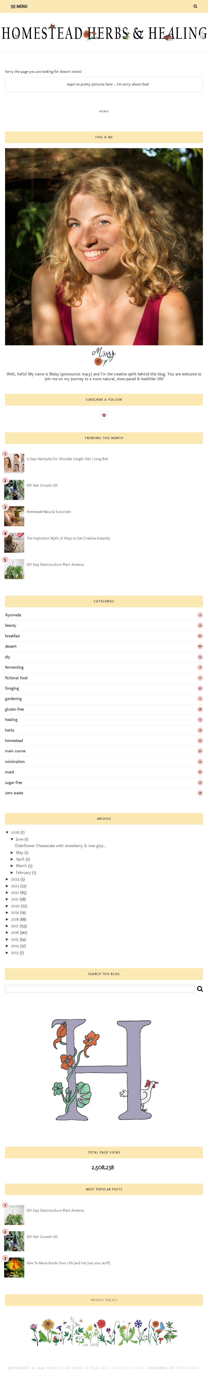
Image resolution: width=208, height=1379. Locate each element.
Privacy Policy (104, 1300)
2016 (15, 932)
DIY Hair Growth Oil (42, 485)
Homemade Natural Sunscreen (49, 512)
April (21, 859)
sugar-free (13, 782)
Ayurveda (13, 615)
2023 (15, 886)
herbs (9, 730)
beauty (10, 625)
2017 (15, 925)
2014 (15, 945)
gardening (13, 698)
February (24, 872)
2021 (15, 899)
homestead (14, 740)
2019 (15, 912)
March (22, 865)
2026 (16, 832)
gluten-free (14, 709)
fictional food (16, 677)
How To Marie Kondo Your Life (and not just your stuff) (68, 1263)
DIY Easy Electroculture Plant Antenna (55, 564)
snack (9, 772)
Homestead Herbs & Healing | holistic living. (97, 1368)
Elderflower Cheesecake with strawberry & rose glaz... (61, 845)
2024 (16, 879)
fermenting (14, 667)
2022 (15, 892)
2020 (16, 905)
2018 (15, 919)
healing (11, 719)
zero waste (14, 792)
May (20, 852)
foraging (12, 688)
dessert (10, 646)
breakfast (12, 636)
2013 (15, 952)
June (20, 839)
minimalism (15, 761)
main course (15, 751)
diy (7, 656)
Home (104, 111)
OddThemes (188, 1368)
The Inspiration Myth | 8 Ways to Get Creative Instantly (68, 538)
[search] (200, 989)
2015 (15, 939)
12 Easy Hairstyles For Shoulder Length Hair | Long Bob (67, 459)
